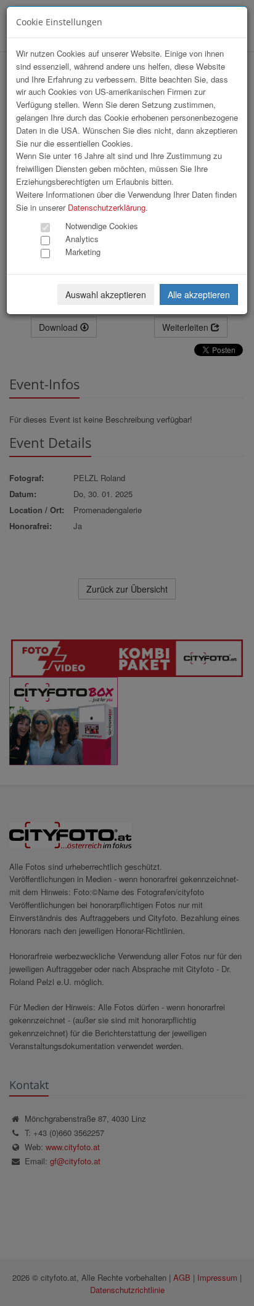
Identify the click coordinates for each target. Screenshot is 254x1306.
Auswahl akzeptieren (105, 294)
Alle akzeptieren (199, 294)
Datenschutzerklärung (106, 207)
